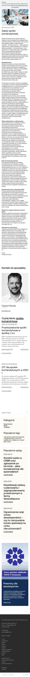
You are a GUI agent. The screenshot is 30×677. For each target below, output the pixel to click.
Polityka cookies (6, 651)
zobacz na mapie (6, 635)
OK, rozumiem (15, 7)
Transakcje (7, 427)
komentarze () (7, 349)
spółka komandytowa (13, 319)
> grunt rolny (18, 438)
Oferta (3, 644)
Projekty (4, 646)
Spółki (5, 426)
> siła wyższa (7, 437)
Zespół (3, 642)
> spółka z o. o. (15, 440)
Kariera (3, 648)
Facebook (4, 667)
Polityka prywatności (7, 649)
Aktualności (5, 641)
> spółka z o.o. (7, 440)
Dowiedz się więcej (23, 5)
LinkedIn (4, 669)
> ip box (8, 442)
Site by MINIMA (25, 674)
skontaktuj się (6, 311)
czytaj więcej (6, 353)
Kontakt (4, 653)
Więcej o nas (6, 602)
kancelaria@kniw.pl (6, 632)
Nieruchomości (8, 424)
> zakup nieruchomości (17, 437)
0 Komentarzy (7, 387)
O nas (3, 639)
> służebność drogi (9, 438)
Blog (3, 655)
